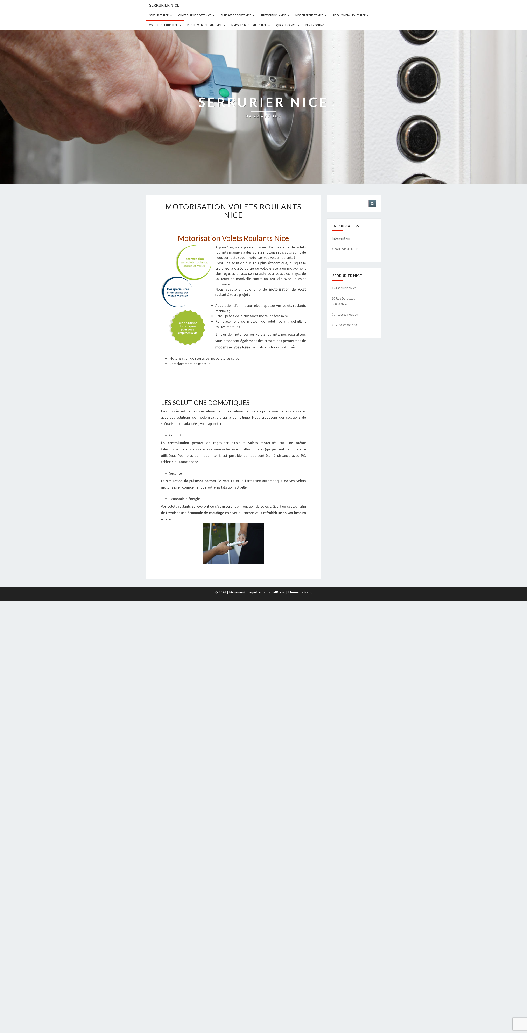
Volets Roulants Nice (163, 25)
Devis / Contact (315, 25)
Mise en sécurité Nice (309, 15)
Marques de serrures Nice (249, 25)
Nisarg (306, 592)
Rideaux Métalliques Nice (349, 15)
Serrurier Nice (164, 5)
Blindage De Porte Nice (236, 15)
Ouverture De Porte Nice (194, 15)
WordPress (276, 592)
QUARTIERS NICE (286, 25)
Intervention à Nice (273, 15)
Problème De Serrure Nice (204, 25)
